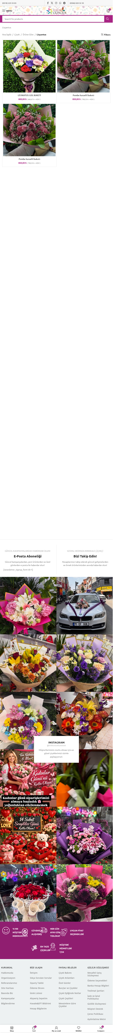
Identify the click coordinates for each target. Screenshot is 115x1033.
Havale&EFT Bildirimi (40, 1003)
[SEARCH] (107, 19)
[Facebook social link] (48, 3)
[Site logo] (56, 10)
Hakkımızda (7, 972)
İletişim (33, 972)
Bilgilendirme (8, 1003)
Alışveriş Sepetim (38, 998)
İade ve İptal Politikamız (93, 997)
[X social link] (52, 3)
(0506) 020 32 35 (77, 3)
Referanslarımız (9, 983)
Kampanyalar (8, 998)
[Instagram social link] (56, 3)
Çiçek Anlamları (66, 977)
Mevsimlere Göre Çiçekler (67, 1005)
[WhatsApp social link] (60, 3)
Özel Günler (65, 983)
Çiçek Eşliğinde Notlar (70, 993)
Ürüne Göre (28, 34)
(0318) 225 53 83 (9, 3)
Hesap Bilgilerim (38, 1008)
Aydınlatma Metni (96, 1019)
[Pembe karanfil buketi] (83, 66)
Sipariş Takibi (37, 983)
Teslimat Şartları (95, 990)
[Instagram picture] (85, 605)
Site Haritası (7, 988)
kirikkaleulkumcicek (57, 745)
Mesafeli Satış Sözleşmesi (94, 974)
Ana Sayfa (6, 34)
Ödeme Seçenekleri (97, 980)
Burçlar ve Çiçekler (68, 988)
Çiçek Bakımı (65, 972)
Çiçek (17, 34)
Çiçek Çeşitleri (66, 998)
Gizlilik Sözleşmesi (96, 1003)
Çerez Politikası (95, 1013)
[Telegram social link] (64, 3)
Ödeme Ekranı (37, 988)
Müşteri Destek (95, 1008)
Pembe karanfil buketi (83, 95)
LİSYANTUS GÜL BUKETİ (29, 95)
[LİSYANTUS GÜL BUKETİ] (29, 66)
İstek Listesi (36, 993)
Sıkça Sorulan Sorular (41, 977)
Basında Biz (7, 993)
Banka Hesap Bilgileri (98, 985)
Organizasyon (8, 977)
